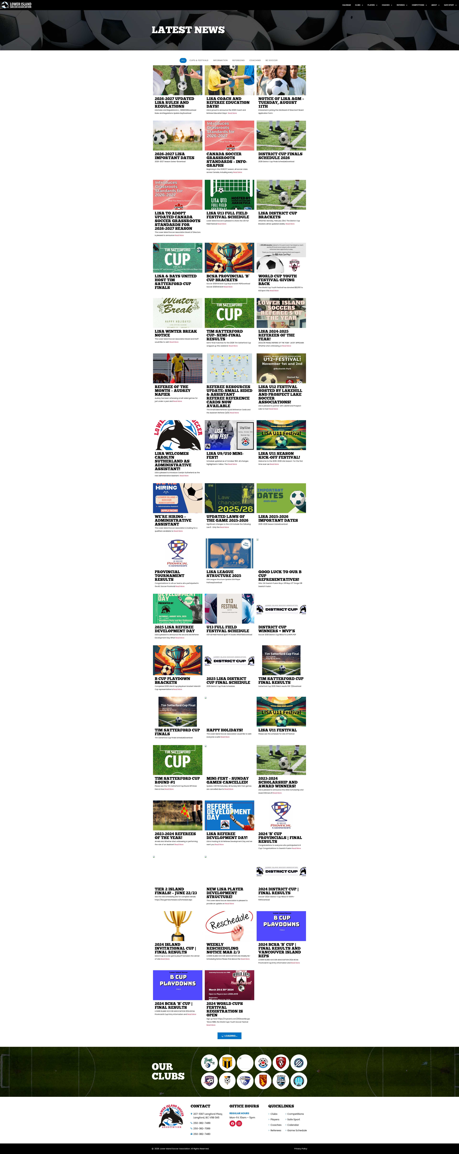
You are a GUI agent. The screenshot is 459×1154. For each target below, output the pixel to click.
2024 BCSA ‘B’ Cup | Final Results (174, 1005)
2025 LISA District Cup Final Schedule (228, 680)
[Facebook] (232, 1123)
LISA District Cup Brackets (277, 215)
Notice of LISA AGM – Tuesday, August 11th (281, 102)
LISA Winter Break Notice (176, 333)
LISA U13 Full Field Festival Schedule (228, 215)
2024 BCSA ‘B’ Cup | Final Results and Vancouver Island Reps (279, 950)
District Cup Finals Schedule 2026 (280, 156)
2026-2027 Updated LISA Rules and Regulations (174, 102)
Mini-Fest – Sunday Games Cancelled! (228, 780)
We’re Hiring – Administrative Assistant (173, 520)
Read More (232, 113)
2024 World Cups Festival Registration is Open (225, 1009)
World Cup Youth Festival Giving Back (277, 280)
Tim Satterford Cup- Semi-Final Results (225, 335)
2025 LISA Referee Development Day (175, 629)
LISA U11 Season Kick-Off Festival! (279, 455)
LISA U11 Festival (277, 730)
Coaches (386, 5)
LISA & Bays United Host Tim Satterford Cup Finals (176, 282)
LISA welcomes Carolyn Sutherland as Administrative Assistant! (173, 461)
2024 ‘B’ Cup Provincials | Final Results (280, 837)
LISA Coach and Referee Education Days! (228, 102)
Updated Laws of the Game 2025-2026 (227, 518)
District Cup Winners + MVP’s (276, 629)
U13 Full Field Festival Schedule (228, 629)
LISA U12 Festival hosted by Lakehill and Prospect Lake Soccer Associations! (280, 394)
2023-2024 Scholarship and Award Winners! (278, 782)
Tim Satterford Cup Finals (177, 732)
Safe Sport (449, 5)
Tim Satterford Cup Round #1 (177, 780)
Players (371, 5)
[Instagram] (239, 1123)
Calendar (346, 5)
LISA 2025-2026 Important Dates (278, 518)
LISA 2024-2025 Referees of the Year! (276, 335)
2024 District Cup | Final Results (278, 891)
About (434, 5)
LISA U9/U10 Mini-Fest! (225, 455)
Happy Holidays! (225, 730)
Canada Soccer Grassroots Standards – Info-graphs (227, 160)
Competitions (418, 5)
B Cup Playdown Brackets (172, 680)
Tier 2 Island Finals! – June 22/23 (176, 891)
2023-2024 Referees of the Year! (175, 835)
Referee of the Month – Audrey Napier (172, 390)
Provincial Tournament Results (169, 575)
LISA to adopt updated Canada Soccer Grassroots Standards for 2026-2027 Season (177, 221)
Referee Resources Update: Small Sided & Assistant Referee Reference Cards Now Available (229, 396)
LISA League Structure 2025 (224, 573)
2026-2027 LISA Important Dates (174, 156)
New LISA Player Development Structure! (225, 893)
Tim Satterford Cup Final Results (280, 680)
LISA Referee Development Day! (227, 835)
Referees (401, 5)
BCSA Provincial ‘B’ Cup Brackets (228, 278)
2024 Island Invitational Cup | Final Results (175, 948)
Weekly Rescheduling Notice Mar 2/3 (223, 948)
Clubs (357, 5)
